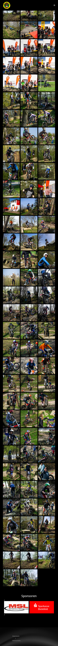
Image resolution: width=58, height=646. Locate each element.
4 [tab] (31, 617)
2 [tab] (26, 617)
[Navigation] (54, 5)
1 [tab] (24, 617)
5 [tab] (33, 617)
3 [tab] (29, 617)
